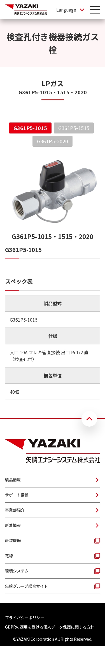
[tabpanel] (52, 278)
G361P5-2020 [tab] (52, 141)
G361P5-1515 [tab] (73, 128)
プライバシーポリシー (24, 617)
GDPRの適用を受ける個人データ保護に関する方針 (49, 627)
